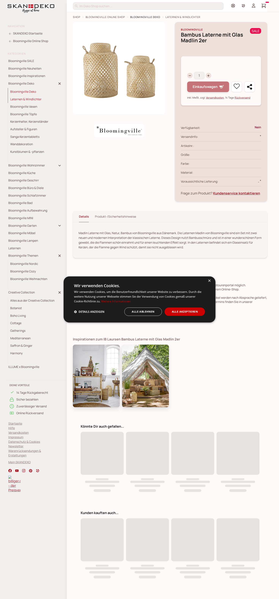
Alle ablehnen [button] (143, 311)
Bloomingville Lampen (23, 240)
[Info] (233, 5)
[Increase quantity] (208, 75)
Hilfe (11, 428)
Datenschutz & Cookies (24, 442)
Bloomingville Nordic (24, 264)
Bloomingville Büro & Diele (26, 188)
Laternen (14, 248)
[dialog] (139, 299)
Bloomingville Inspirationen (26, 76)
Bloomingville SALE (21, 61)
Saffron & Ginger (21, 345)
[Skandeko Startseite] (31, 8)
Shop (76, 17)
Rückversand (242, 97)
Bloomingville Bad (20, 203)
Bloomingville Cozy (23, 271)
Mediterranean (20, 338)
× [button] (209, 280)
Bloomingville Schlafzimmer (27, 195)
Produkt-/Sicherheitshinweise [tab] (115, 216)
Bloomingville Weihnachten (28, 279)
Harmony (16, 353)
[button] (37, 471)
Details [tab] (84, 216)
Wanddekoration (21, 144)
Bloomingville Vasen (23, 106)
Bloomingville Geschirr (23, 180)
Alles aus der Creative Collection (32, 300)
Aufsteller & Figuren (23, 129)
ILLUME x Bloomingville (23, 367)
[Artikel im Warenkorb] (263, 5)
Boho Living (18, 316)
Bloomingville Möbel (21, 233)
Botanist (16, 308)
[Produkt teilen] (249, 87)
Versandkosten (18, 432)
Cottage (15, 323)
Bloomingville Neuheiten (24, 68)
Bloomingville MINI (20, 218)
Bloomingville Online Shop (105, 17)
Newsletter (16, 446)
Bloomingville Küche (21, 173)
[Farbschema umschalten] (243, 5)
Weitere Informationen (116, 301)
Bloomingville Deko (23, 91)
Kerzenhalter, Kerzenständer (29, 122)
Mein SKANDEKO (19, 462)
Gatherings (17, 331)
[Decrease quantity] (190, 75)
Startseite (15, 423)
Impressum (15, 437)
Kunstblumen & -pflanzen (27, 152)
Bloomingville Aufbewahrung (27, 210)
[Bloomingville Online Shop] (119, 130)
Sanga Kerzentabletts (24, 137)
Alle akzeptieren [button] (185, 311)
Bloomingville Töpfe (23, 114)
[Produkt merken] (236, 87)
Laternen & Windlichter (26, 99)
